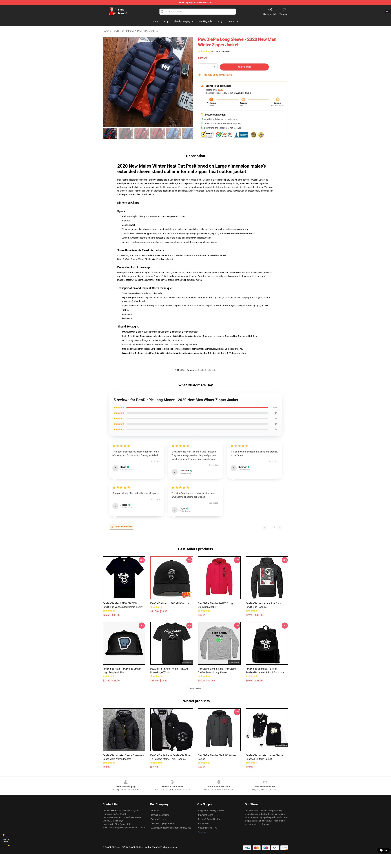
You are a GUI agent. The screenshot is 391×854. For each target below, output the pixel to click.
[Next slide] (188, 82)
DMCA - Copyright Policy (162, 823)
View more (195, 689)
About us (155, 810)
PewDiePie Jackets (147, 31)
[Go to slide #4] (157, 133)
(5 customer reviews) (221, 51)
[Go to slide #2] (126, 133)
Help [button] (385, 850)
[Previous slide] (107, 82)
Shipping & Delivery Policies (211, 810)
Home (106, 31)
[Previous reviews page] (264, 527)
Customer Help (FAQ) (208, 828)
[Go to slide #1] (110, 133)
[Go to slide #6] (189, 133)
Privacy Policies (158, 819)
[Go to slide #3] (141, 133)
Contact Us (203, 823)
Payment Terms (205, 815)
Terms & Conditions (160, 815)
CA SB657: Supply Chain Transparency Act (171, 828)
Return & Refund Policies (209, 819)
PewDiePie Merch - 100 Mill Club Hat (170, 603)
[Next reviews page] (279, 527)
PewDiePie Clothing (123, 31)
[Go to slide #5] (173, 133)
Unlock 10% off (6, 840)
